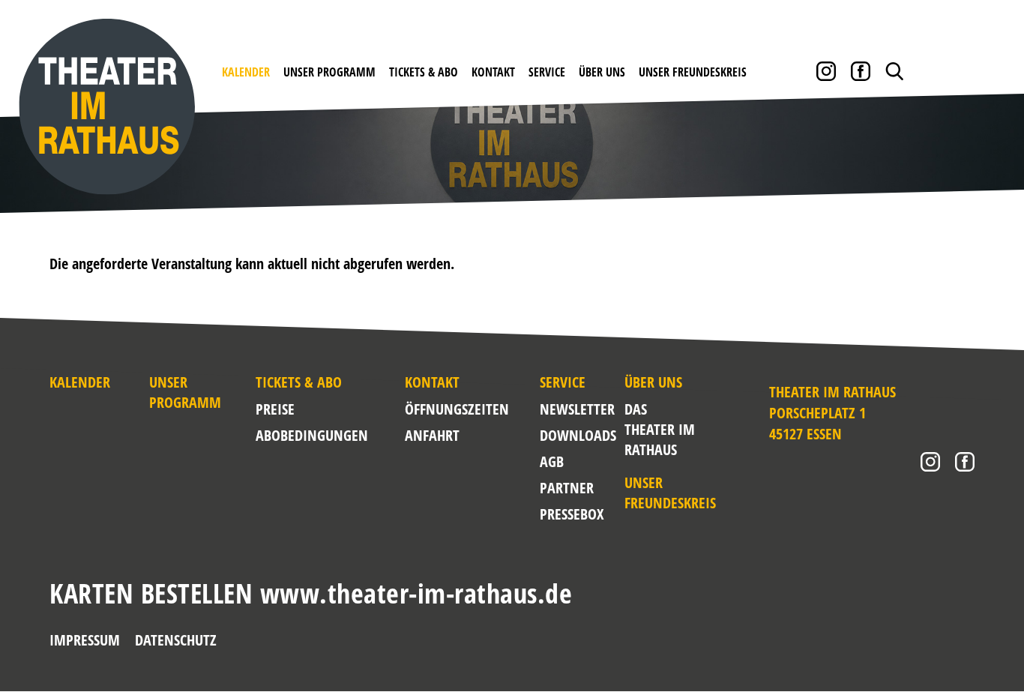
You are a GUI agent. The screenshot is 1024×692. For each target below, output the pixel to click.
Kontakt (493, 72)
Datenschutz (176, 640)
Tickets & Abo (423, 72)
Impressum (84, 640)
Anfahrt (432, 435)
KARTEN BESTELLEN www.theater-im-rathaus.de (310, 593)
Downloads (578, 435)
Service (546, 72)
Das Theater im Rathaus (659, 429)
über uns (602, 72)
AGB (552, 461)
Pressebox (571, 514)
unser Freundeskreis (693, 72)
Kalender (246, 72)
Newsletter (577, 409)
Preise (275, 409)
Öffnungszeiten (457, 409)
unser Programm (329, 72)
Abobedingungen (312, 435)
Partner (567, 488)
